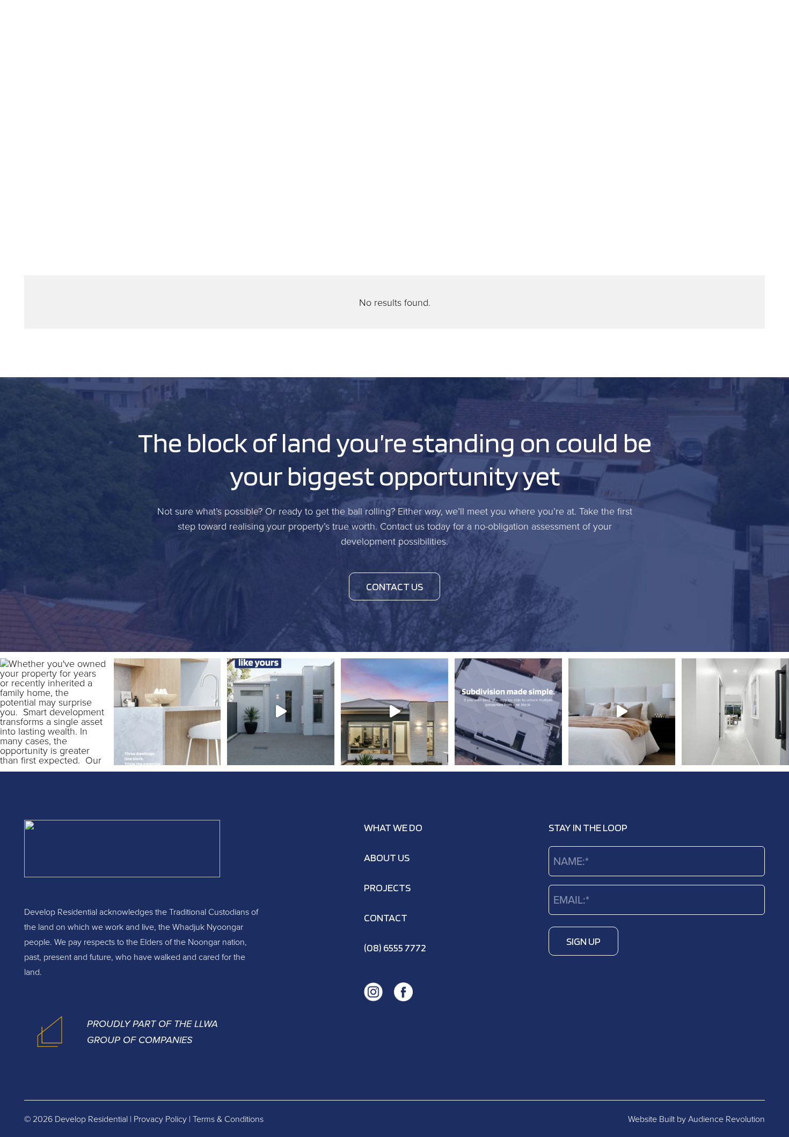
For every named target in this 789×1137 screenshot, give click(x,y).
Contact (385, 917)
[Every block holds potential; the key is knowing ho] (508, 712)
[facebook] (755, 43)
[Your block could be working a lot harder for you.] (394, 712)
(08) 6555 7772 (395, 947)
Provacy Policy (160, 1119)
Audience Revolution (726, 1119)
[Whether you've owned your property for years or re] (53, 712)
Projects (387, 887)
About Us (387, 857)
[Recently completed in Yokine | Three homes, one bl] (280, 712)
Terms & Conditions (228, 1119)
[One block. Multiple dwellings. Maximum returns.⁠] (622, 712)
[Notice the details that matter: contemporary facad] (735, 712)
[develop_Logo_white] (97, 42)
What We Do (393, 827)
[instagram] (724, 43)
